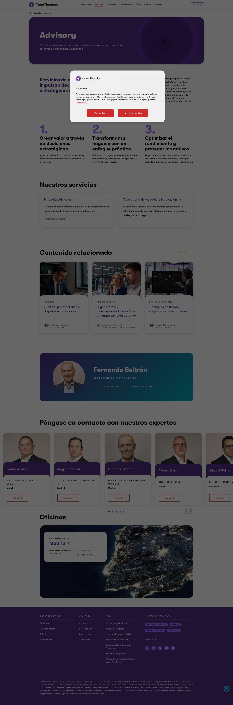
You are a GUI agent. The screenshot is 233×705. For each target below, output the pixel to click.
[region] (117, 96)
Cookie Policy (81, 102)
